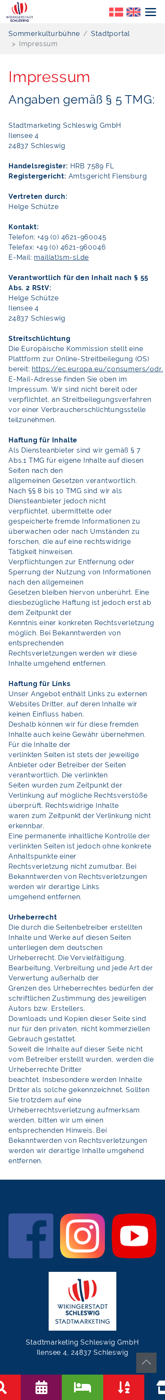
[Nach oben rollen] (146, 1363)
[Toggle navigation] (150, 12)
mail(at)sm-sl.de (61, 257)
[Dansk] (116, 11)
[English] (133, 11)
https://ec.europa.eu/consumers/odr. (97, 369)
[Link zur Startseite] (20, 11)
